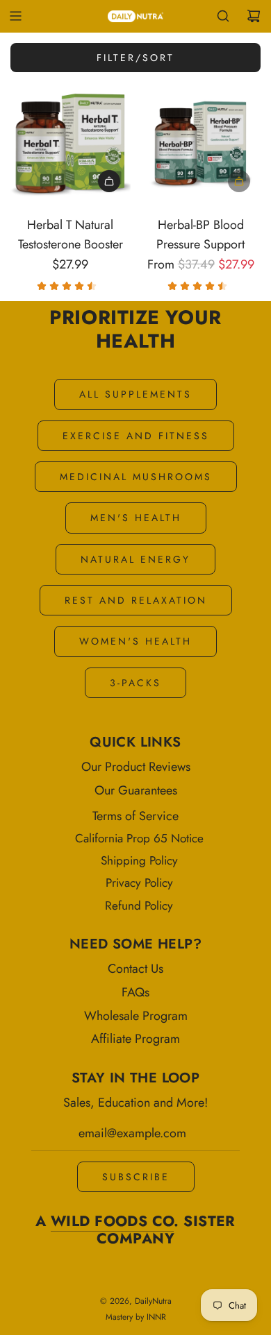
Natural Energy (135, 559)
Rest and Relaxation (136, 600)
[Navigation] (15, 16)
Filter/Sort (135, 58)
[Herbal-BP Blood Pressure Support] (201, 143)
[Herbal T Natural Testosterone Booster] (70, 143)
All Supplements (135, 394)
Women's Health (135, 641)
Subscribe (136, 1177)
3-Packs (135, 683)
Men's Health (135, 518)
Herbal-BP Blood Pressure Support (200, 235)
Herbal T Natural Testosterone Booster (70, 235)
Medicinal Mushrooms (136, 477)
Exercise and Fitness (136, 436)
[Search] (223, 16)
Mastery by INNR (136, 1317)
